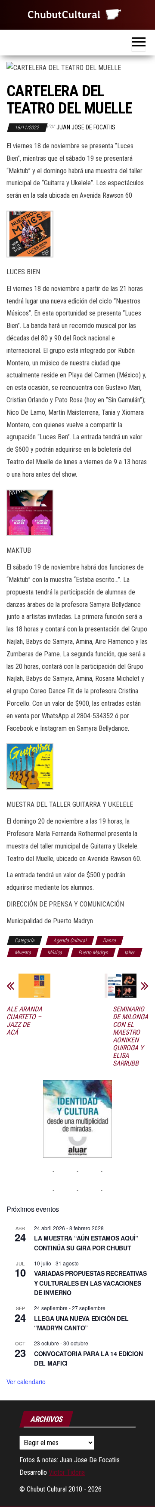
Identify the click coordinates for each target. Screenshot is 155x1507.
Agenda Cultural (70, 940)
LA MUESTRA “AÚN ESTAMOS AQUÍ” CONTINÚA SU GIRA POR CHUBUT (86, 1243)
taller (129, 953)
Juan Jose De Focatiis (85, 127)
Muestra (23, 953)
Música (54, 953)
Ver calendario (26, 1381)
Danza (109, 940)
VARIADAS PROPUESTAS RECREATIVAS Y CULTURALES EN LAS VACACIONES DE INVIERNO (90, 1283)
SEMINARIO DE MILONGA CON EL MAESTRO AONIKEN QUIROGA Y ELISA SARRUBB (130, 1036)
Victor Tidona (67, 1472)
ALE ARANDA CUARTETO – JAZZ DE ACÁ (24, 1020)
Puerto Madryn (93, 953)
